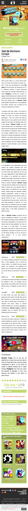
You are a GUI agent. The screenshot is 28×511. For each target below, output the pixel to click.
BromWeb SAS (23, 494)
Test (20, 39)
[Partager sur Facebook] (21, 59)
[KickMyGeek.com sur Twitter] (10, 490)
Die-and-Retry (9, 427)
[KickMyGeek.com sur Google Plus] (15, 490)
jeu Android (4, 47)
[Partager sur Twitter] (23, 59)
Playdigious (9, 47)
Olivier (7, 59)
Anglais (14, 432)
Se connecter (23, 3)
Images (20, 42)
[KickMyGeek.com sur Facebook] (13, 490)
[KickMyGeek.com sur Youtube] (3, 492)
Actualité (8, 42)
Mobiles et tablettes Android (16, 430)
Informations (7, 39)
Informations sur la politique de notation (14, 387)
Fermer (24, 509)
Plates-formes (16, 427)
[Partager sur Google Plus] (26, 59)
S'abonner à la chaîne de (15, 351)
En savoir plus (11, 508)
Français (18, 432)
